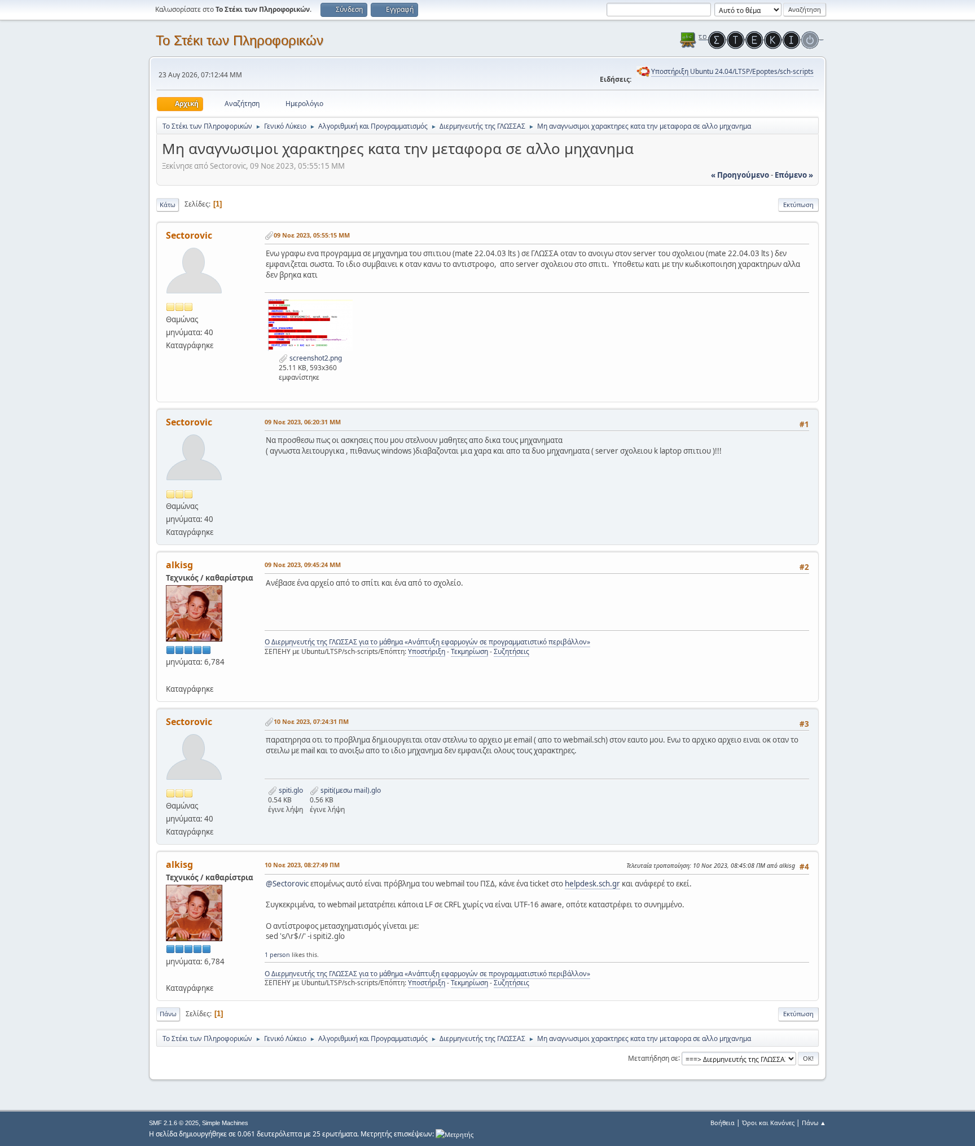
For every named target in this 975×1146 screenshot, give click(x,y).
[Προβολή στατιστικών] (454, 1134)
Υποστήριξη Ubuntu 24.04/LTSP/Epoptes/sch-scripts (732, 71)
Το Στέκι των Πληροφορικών (239, 40)
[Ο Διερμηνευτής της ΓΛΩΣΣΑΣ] (170, 675)
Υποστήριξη (426, 651)
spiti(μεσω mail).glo (350, 790)
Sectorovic (189, 235)
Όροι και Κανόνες (768, 1122)
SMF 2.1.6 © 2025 (174, 1122)
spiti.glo (290, 790)
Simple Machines (225, 1122)
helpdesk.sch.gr (592, 884)
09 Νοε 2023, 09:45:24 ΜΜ (303, 564)
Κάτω (167, 204)
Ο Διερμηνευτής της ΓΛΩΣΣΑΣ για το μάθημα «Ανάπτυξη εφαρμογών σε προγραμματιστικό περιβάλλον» (427, 642)
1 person (277, 954)
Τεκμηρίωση (469, 651)
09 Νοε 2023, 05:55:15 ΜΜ (312, 235)
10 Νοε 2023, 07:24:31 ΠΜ (311, 721)
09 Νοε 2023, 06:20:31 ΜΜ (303, 422)
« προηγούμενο (740, 175)
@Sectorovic (287, 884)
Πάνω (168, 1013)
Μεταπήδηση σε (653, 1057)
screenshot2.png (315, 358)
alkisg (179, 565)
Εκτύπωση (798, 204)
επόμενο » (794, 175)
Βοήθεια (722, 1122)
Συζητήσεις (511, 651)
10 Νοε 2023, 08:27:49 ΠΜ (302, 864)
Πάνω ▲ (814, 1122)
